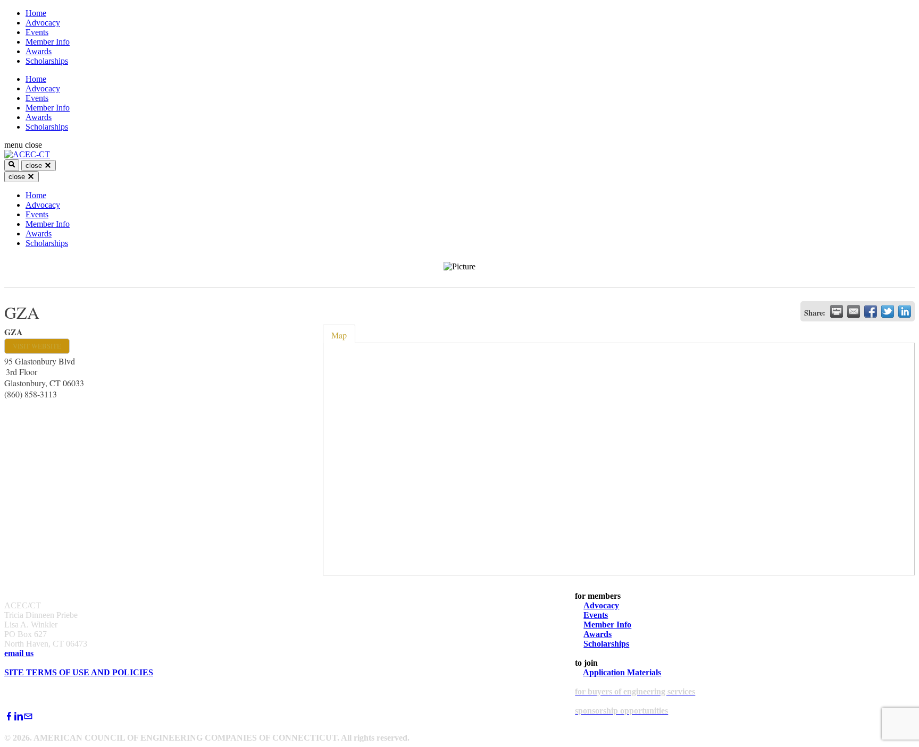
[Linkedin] (18, 716)
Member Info (48, 41)
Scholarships (47, 60)
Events (37, 32)
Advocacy (43, 22)
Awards (39, 51)
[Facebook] (9, 716)
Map (339, 335)
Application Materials (622, 672)
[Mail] (28, 716)
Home (36, 13)
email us (19, 653)
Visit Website (37, 346)
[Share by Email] (853, 311)
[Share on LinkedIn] (904, 311)
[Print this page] (836, 311)
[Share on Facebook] (870, 311)
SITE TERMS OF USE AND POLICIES (78, 672)
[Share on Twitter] (887, 311)
